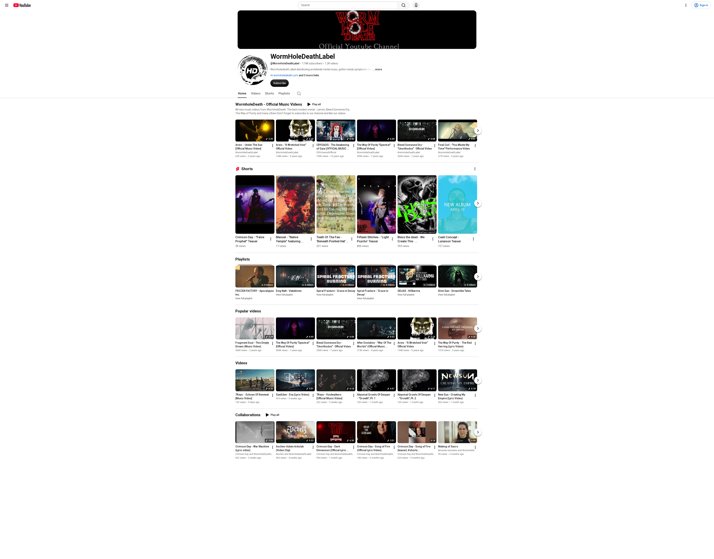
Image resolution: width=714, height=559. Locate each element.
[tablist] (357, 93)
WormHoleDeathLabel (246, 152)
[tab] (242, 93)
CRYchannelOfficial (326, 152)
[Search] (403, 5)
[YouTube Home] (21, 5)
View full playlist (243, 298)
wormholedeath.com (285, 75)
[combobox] (349, 5)
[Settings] (686, 5)
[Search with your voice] (416, 5)
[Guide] (6, 5)
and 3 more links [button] (309, 75)
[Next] (478, 130)
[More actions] (272, 145)
